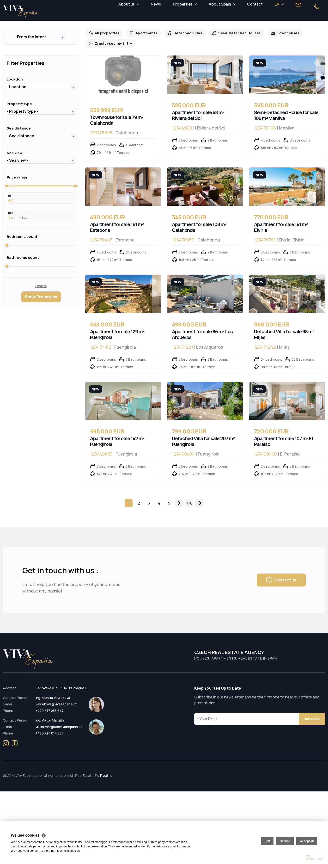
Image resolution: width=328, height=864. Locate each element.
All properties (106, 33)
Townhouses (280, 33)
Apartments (144, 33)
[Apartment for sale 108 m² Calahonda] (200, 186)
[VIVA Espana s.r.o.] (21, 12)
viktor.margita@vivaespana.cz (59, 726)
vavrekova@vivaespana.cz (56, 704)
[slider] (7, 186)
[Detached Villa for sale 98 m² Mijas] (282, 294)
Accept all (307, 841)
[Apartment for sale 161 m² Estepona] (118, 186)
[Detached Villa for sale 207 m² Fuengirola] (200, 401)
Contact (255, 3)
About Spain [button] (220, 3)
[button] (41, 36)
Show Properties (41, 296)
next (179, 503)
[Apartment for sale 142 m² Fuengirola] (118, 401)
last (199, 503)
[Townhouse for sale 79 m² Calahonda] (123, 77)
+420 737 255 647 (50, 710)
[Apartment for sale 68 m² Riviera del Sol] (200, 75)
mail (298, 4)
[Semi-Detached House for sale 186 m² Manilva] (282, 75)
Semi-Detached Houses (234, 33)
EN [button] (277, 3)
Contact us (285, 580)
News (156, 3)
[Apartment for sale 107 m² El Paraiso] (282, 401)
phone (316, 6)
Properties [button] (183, 3)
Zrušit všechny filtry (112, 43)
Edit (267, 841)
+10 (189, 503)
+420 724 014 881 (49, 733)
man (107, 775)
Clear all (41, 286)
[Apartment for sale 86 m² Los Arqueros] (200, 294)
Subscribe (312, 719)
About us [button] (126, 3)
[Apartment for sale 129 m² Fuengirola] (118, 294)
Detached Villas (184, 33)
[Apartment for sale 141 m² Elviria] (282, 186)
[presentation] (174, 74)
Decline (285, 841)
